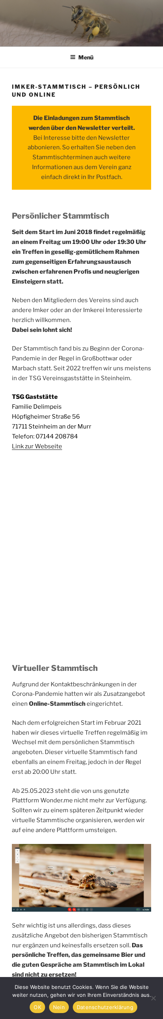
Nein (59, 1007)
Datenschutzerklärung (105, 1007)
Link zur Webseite (37, 446)
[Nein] (153, 998)
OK (37, 1007)
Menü (85, 57)
